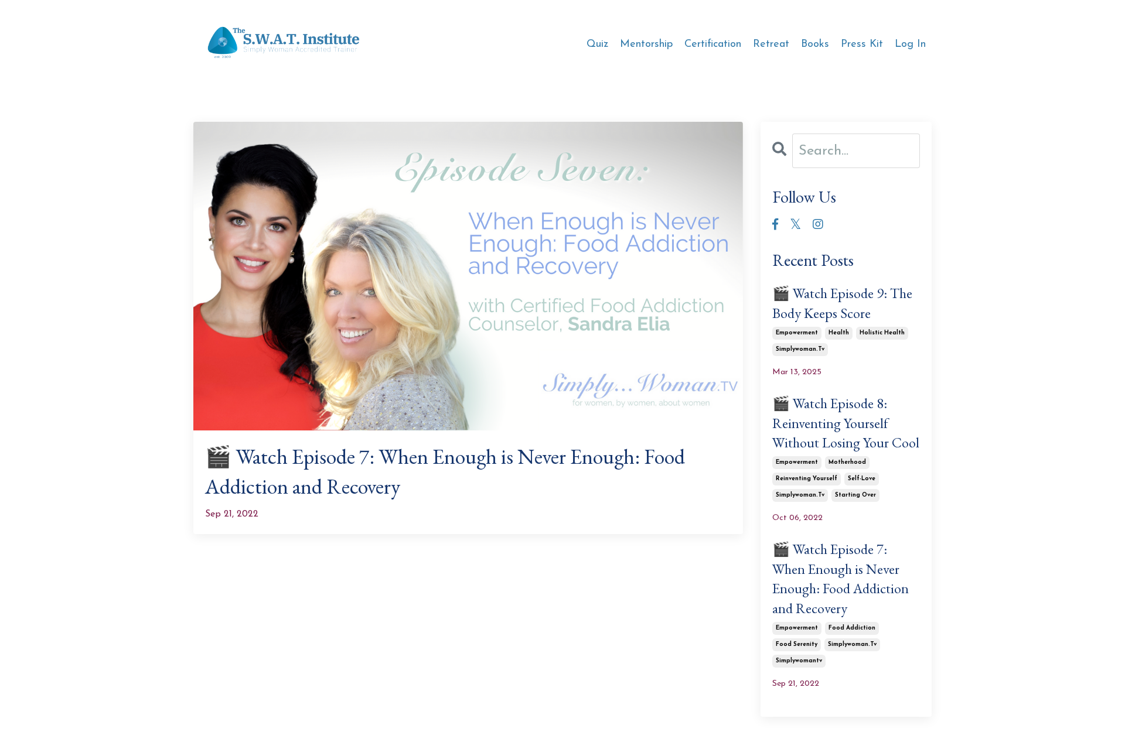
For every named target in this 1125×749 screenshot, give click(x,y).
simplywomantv (799, 661)
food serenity (796, 644)
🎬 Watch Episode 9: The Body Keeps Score (842, 303)
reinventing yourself (806, 479)
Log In (910, 44)
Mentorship (646, 44)
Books (815, 44)
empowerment (797, 333)
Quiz (597, 44)
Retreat (771, 44)
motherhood (847, 462)
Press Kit (862, 44)
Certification (712, 44)
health (839, 333)
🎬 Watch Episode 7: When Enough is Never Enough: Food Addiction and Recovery (445, 471)
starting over (855, 495)
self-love (861, 479)
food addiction (852, 628)
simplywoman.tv (800, 349)
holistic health (882, 333)
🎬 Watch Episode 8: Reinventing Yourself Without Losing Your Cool (845, 423)
